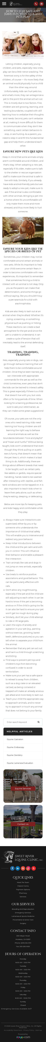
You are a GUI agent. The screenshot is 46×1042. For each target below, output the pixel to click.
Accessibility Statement (13, 1030)
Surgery (23, 923)
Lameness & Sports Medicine (23, 916)
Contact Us (22, 824)
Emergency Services (23, 913)
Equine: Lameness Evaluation (20, 763)
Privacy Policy (28, 1030)
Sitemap (38, 1030)
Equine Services (23, 788)
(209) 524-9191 (26, 943)
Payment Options (23, 889)
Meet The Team (23, 882)
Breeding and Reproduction (23, 909)
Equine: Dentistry (14, 755)
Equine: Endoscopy (15, 747)
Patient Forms (23, 886)
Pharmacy (23, 893)
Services (23, 897)
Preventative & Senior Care (23, 920)
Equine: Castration (15, 739)
